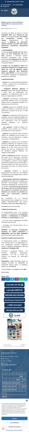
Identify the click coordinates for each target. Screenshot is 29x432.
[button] (27, 400)
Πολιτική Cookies (9, 430)
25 (7, 389)
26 (11, 389)
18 (7, 386)
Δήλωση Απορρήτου (18, 430)
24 (4, 389)
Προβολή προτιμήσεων (15, 426)
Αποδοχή (14, 418)
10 (4, 383)
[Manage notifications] (3, 429)
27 (14, 389)
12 (11, 383)
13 (14, 383)
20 (14, 386)
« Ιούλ (4, 396)
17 (4, 386)
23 (24, 386)
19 (11, 386)
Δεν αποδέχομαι (14, 422)
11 (7, 383)
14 (18, 383)
